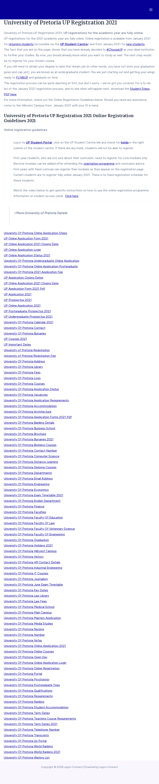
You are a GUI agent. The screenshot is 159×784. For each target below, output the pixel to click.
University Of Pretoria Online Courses (29, 651)
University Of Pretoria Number (24, 635)
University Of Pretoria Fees (22, 372)
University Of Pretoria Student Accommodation (36, 707)
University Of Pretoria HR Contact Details (32, 562)
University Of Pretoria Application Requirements (36, 400)
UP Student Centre (74, 44)
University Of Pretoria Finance (24, 506)
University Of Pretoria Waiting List (27, 757)
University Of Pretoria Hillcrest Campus (30, 551)
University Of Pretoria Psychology (26, 679)
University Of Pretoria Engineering (26, 484)
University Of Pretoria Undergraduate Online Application (41, 261)
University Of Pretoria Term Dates (27, 713)
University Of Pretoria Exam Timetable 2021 (33, 495)
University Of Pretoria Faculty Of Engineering (34, 534)
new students (135, 44)
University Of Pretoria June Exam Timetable (33, 584)
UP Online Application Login (22, 250)
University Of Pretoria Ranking (24, 702)
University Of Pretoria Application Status (31, 389)
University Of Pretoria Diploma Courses (30, 467)
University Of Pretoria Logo (22, 378)
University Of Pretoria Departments (28, 473)
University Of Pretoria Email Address (28, 478)
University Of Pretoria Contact (24, 328)
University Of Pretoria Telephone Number (32, 729)
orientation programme (99, 163)
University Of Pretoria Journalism (26, 579)
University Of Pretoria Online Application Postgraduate (41, 266)
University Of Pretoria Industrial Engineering (33, 568)
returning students (21, 44)
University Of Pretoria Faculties (25, 512)
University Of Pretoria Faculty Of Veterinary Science (39, 529)
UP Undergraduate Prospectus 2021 (28, 316)
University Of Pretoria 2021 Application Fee (33, 272)
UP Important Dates (17, 344)
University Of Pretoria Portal (23, 674)
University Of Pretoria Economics (26, 490)
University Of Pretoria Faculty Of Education (33, 517)
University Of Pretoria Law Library (26, 595)
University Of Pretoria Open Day (25, 657)
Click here (71, 196)
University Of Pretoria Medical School (29, 607)
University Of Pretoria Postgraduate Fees (32, 685)
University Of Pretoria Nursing (24, 629)
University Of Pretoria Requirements (28, 696)
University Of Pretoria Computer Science (31, 456)
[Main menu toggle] (151, 9)
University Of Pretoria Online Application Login (35, 663)
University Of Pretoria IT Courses (26, 573)
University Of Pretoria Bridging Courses (30, 445)
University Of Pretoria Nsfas (23, 640)
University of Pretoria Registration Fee (30, 356)
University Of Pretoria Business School (29, 428)
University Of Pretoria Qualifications (28, 690)
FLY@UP (22, 77)
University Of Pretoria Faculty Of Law (29, 523)
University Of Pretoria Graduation (26, 540)
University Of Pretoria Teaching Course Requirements (40, 718)
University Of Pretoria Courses (24, 384)
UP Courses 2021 (15, 339)
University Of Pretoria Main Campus (28, 612)
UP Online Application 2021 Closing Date (31, 244)
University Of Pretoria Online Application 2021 (35, 646)
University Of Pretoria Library (23, 367)
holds (125, 142)
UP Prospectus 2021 (18, 300)
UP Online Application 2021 (22, 305)
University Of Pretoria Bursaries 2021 (29, 439)
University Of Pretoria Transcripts (26, 735)
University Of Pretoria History (24, 556)
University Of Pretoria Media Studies (28, 623)
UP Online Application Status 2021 (27, 255)
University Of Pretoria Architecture (27, 411)
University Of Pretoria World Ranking (28, 746)
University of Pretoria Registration (27, 350)
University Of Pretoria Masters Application (32, 618)
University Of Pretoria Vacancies (26, 395)
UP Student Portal (39, 142)
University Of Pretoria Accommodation (30, 406)
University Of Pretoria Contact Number (30, 450)
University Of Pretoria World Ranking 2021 (32, 752)
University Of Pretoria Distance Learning (31, 462)
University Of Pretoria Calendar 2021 (28, 322)
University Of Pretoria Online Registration (32, 668)
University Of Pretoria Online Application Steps (35, 233)
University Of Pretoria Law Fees (25, 601)
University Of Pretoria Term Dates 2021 (30, 724)
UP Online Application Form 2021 (26, 238)
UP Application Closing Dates (23, 277)
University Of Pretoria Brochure (25, 434)
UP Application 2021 (17, 294)
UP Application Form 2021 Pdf (24, 288)
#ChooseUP (115, 49)
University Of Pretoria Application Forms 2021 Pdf (38, 417)
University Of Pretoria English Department (32, 501)
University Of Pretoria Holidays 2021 (28, 545)
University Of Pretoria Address (24, 361)
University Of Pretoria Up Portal (25, 741)
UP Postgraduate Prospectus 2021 (27, 311)
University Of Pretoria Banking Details (29, 422)
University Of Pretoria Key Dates (26, 590)
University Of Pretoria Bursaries (25, 333)
